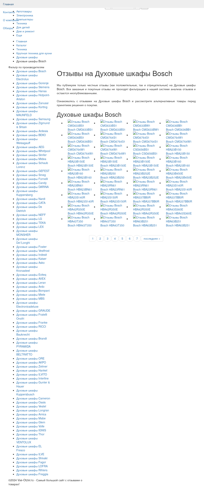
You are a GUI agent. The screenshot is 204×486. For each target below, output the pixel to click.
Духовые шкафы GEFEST (33, 171)
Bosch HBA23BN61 (80, 189)
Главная (8, 4)
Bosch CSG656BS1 (145, 153)
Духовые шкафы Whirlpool (33, 151)
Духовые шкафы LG (29, 219)
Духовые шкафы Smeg (31, 175)
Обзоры (8, 28)
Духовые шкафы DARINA (32, 187)
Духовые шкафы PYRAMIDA (27, 344)
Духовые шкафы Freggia (32, 474)
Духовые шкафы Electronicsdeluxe (27, 304)
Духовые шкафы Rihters (31, 470)
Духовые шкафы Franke (31, 322)
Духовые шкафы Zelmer (31, 366)
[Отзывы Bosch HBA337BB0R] (146, 195)
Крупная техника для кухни (34, 53)
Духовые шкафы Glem (30, 422)
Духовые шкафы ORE (30, 358)
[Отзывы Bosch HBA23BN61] (81, 183)
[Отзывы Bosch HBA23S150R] (113, 195)
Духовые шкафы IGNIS (31, 430)
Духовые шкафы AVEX (30, 279)
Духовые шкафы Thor (30, 434)
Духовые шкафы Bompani (33, 290)
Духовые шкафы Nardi (30, 199)
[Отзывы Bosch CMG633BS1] (81, 123)
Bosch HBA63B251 (145, 225)
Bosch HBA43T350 (80, 225)
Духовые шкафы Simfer (31, 155)
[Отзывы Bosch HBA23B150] (179, 147)
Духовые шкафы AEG (30, 147)
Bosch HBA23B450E (179, 177)
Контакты (9, 12)
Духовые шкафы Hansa (31, 91)
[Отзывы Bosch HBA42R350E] (81, 207)
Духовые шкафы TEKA (31, 223)
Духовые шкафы (27, 57)
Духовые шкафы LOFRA (32, 466)
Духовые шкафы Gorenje (32, 83)
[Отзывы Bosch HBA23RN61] (113, 183)
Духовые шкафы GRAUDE (33, 310)
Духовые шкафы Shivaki (31, 458)
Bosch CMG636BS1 (80, 141)
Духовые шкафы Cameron (33, 398)
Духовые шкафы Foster (31, 247)
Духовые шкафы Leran (31, 282)
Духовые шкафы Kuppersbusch (27, 392)
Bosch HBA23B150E (80, 165)
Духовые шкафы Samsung (33, 119)
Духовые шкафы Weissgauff (27, 141)
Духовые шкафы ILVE (30, 454)
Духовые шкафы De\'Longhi (27, 241)
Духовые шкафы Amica (31, 414)
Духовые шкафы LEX (30, 227)
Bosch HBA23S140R (179, 189)
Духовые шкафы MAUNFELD (27, 113)
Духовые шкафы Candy (31, 183)
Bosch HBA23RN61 (112, 189)
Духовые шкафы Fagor (31, 462)
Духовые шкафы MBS (30, 298)
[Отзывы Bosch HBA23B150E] (81, 159)
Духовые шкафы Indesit (31, 255)
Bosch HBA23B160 (178, 165)
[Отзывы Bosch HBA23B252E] (146, 171)
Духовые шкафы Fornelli (32, 179)
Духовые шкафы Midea (31, 159)
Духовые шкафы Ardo (30, 286)
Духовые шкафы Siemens (32, 87)
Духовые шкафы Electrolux (27, 77)
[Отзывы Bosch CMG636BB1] (179, 123)
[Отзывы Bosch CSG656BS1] (146, 147)
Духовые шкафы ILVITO (31, 374)
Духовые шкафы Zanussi (32, 103)
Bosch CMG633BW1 (146, 129)
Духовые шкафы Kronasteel (27, 269)
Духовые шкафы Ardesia (32, 131)
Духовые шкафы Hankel (31, 370)
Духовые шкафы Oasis (31, 402)
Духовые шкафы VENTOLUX (27, 440)
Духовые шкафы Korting (31, 107)
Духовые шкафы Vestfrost (32, 251)
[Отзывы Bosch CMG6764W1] (179, 135)
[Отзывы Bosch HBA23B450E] (179, 171)
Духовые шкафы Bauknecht (27, 332)
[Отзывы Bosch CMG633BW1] (146, 123)
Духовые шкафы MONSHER (27, 233)
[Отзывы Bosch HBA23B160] (179, 159)
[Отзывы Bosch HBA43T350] (81, 219)
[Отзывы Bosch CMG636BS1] (81, 135)
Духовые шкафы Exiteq (31, 275)
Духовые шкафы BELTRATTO (27, 352)
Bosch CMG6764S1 (112, 141)
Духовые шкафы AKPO (31, 362)
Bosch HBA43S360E (179, 213)
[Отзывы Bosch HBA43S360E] (179, 207)
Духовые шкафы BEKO (31, 135)
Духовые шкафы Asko (30, 263)
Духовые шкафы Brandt (31, 338)
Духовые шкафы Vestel (31, 406)
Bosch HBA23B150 (178, 153)
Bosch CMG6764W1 (179, 141)
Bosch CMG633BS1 (80, 129)
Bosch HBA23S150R (113, 201)
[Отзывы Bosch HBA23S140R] (179, 183)
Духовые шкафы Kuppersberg (27, 193)
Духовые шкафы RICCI (31, 326)
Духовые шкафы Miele (30, 294)
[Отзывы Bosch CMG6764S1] (113, 135)
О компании (11, 20)
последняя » (152, 238)
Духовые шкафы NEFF (31, 215)
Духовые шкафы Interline (32, 378)
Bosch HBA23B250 (112, 177)
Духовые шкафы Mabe (31, 418)
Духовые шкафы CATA (30, 203)
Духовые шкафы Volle (30, 426)
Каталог (21, 45)
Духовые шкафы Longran (32, 410)
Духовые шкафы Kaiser (31, 259)
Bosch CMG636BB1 (178, 129)
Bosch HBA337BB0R (146, 201)
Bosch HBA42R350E (81, 213)
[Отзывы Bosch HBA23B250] (113, 171)
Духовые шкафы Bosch (31, 71)
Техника (21, 49)
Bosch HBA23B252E (146, 177)
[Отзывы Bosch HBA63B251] (146, 219)
